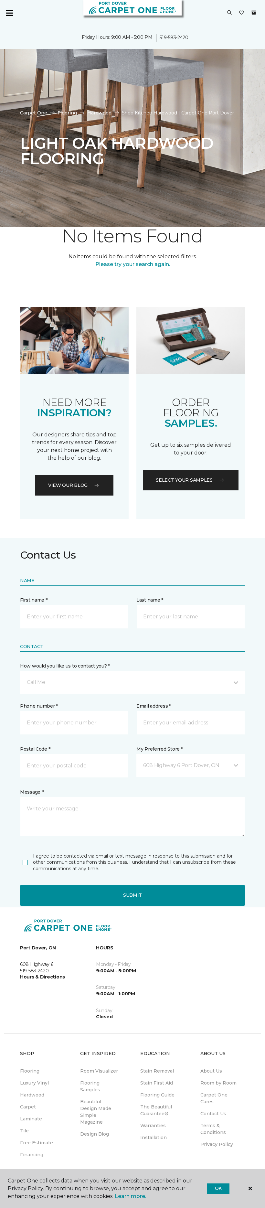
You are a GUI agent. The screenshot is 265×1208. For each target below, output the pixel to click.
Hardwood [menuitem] (32, 1095)
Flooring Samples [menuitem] (90, 1086)
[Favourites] (241, 13)
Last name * (149, 600)
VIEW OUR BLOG (68, 485)
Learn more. (130, 1196)
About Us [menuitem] (211, 1071)
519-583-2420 (174, 37)
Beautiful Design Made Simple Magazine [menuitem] (95, 1112)
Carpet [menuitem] (28, 1107)
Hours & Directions (42, 977)
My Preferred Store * (159, 749)
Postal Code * (35, 749)
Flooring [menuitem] (29, 1071)
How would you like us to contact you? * (65, 666)
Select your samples (184, 480)
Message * (31, 792)
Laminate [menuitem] (31, 1119)
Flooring (67, 113)
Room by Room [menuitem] (218, 1083)
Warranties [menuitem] (153, 1125)
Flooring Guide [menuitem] (157, 1095)
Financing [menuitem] (31, 1155)
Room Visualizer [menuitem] (99, 1071)
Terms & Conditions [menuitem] (213, 1129)
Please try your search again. (132, 264)
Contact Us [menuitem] (213, 1114)
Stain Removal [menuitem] (157, 1071)
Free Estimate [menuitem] (36, 1143)
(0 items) (253, 12)
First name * (34, 600)
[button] (229, 13)
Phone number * (39, 706)
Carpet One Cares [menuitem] (214, 1098)
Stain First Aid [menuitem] (156, 1083)
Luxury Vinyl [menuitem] (34, 1083)
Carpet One (33, 113)
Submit (132, 895)
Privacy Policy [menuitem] (216, 1144)
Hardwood (99, 113)
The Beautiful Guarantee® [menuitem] (156, 1110)
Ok (218, 1188)
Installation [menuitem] (153, 1137)
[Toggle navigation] (9, 13)
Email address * (153, 706)
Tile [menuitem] (24, 1131)
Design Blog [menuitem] (94, 1134)
